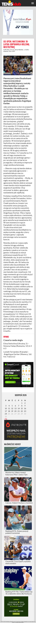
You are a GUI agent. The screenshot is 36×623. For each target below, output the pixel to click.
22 (22, 411)
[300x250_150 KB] (18, 386)
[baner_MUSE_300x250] (18, 34)
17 (6, 411)
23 (25, 411)
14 (19, 408)
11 (9, 408)
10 (6, 408)
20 (15, 411)
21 (19, 411)
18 (9, 411)
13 (15, 408)
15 (22, 408)
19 (12, 411)
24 (6, 414)
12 (12, 408)
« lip (5, 419)
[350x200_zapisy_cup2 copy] (16, 616)
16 (25, 408)
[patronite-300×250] (16, 439)
